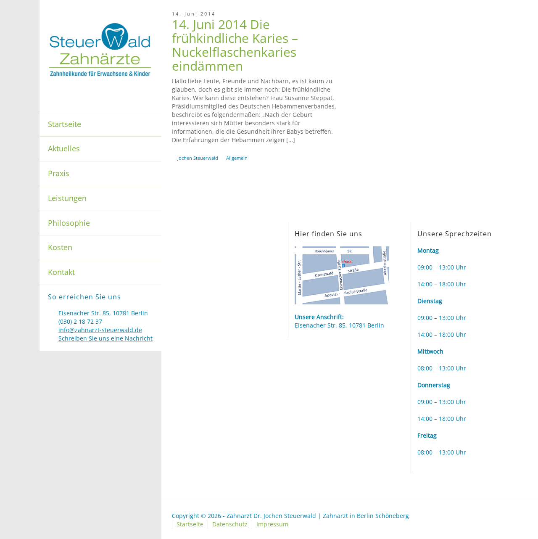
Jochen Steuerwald (197, 158)
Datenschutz (230, 524)
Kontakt (61, 272)
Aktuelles (64, 148)
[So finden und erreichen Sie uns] (342, 275)
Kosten (60, 247)
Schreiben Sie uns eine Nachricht (105, 338)
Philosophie (69, 223)
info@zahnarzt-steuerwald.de (100, 330)
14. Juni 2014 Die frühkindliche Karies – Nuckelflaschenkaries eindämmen (235, 45)
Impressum (272, 524)
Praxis (58, 173)
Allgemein (237, 158)
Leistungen (67, 198)
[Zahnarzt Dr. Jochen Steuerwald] (100, 49)
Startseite (64, 124)
